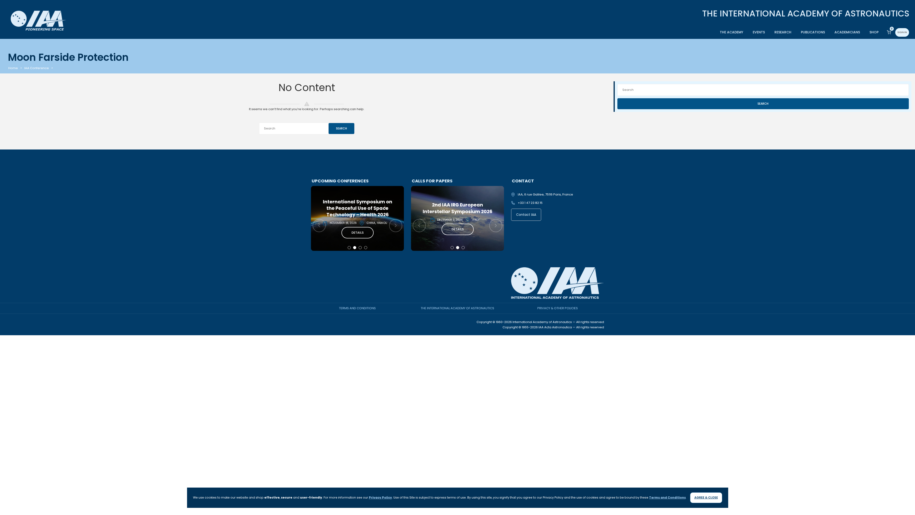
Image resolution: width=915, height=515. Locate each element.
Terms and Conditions (357, 308)
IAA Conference (36, 68)
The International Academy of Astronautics (457, 308)
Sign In (902, 32)
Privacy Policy (380, 497)
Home (13, 68)
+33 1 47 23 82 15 (530, 203)
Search (341, 128)
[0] (889, 32)
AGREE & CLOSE (706, 497)
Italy (376, 220)
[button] (349, 247)
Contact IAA (526, 214)
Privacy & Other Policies (557, 308)
